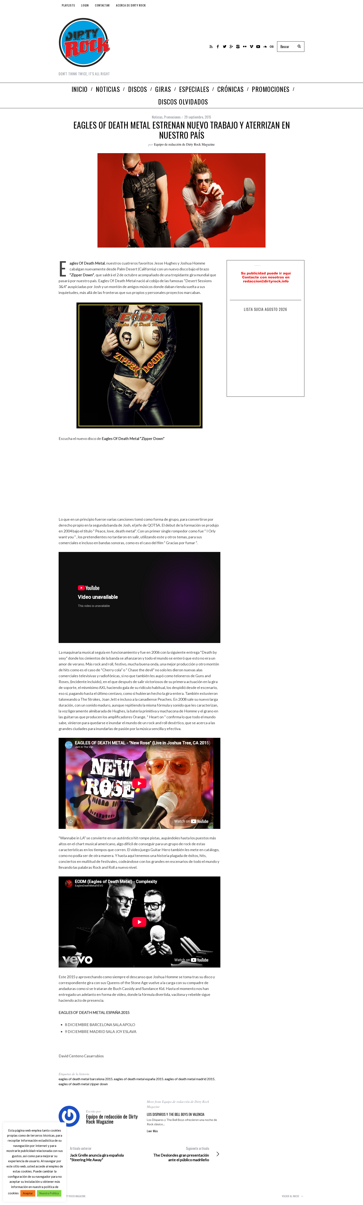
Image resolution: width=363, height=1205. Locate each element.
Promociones (172, 117)
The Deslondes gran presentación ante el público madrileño (181, 1154)
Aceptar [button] (28, 1193)
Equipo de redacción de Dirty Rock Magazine (184, 144)
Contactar (102, 5)
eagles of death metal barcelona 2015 (86, 1079)
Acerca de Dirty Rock (131, 5)
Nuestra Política (49, 1193)
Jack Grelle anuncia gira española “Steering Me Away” (97, 1154)
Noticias (157, 117)
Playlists (68, 5)
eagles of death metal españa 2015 (138, 1079)
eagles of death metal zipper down (83, 1084)
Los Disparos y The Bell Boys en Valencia (175, 1114)
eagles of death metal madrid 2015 (189, 1079)
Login (85, 5)
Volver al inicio (291, 1196)
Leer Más (152, 1130)
